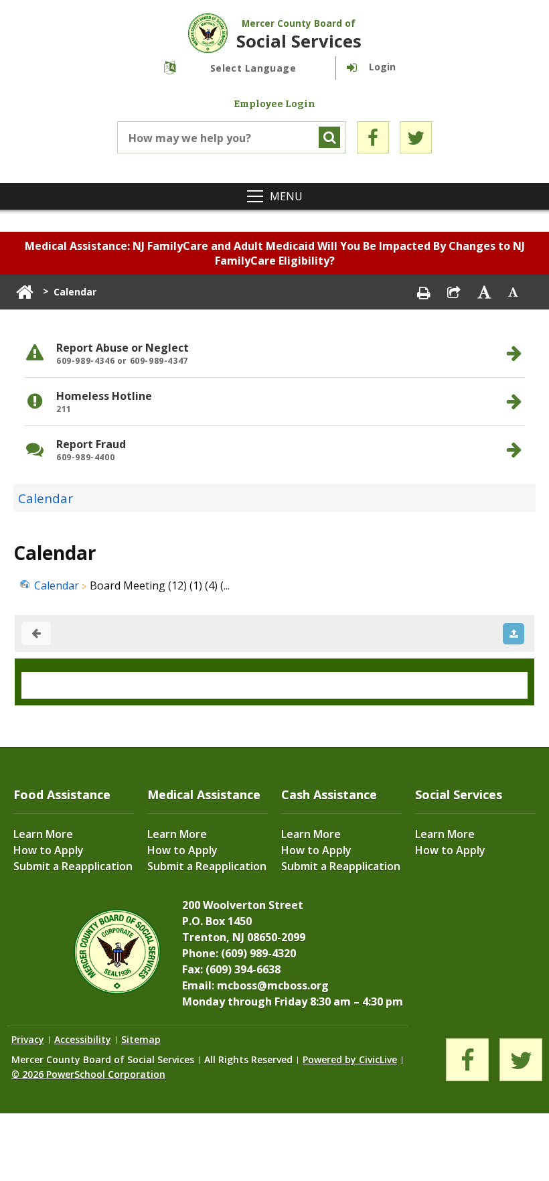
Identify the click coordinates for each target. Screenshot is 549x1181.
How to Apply (48, 850)
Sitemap (141, 1039)
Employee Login (274, 104)
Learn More (43, 834)
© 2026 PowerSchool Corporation (88, 1074)
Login (382, 66)
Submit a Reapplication (73, 866)
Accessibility (82, 1039)
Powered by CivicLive (350, 1059)
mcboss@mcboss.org (273, 985)
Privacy (27, 1039)
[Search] (329, 137)
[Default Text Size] (513, 292)
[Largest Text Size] (484, 292)
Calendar (45, 498)
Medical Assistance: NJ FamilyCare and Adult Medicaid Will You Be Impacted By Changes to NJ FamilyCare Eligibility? (275, 253)
